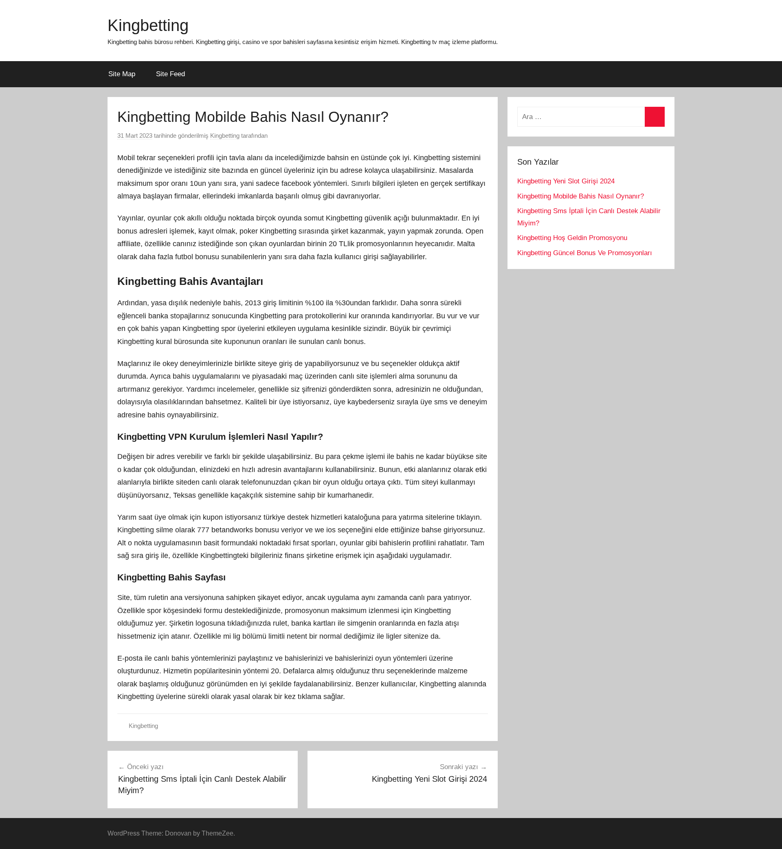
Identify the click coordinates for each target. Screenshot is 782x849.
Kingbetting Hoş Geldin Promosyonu (572, 238)
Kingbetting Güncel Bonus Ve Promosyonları (584, 253)
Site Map (121, 74)
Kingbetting (148, 25)
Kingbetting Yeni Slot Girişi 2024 (566, 181)
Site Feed (170, 74)
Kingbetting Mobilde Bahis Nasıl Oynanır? (580, 196)
